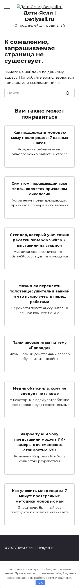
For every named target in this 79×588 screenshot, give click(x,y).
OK (40, 582)
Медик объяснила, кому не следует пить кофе (39, 391)
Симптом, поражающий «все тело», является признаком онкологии (39, 188)
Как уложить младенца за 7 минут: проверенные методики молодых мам (39, 495)
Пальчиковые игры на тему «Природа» (40, 345)
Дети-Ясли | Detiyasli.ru (39, 16)
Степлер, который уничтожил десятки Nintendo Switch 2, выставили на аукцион (39, 240)
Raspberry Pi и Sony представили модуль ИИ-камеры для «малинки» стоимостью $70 (39, 442)
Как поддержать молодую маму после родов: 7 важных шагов (39, 137)
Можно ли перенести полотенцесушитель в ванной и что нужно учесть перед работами (39, 294)
